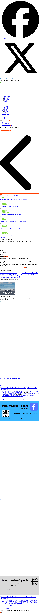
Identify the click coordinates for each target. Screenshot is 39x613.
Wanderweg (11, 277)
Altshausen (6, 105)
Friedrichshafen (5, 103)
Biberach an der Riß (5, 97)
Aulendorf (6, 106)
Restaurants (6, 275)
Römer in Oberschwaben (8, 118)
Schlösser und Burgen (15, 276)
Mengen (5, 112)
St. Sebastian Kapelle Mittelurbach (9, 206)
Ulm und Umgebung (5, 114)
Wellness (24, 277)
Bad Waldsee (6, 107)
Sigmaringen (4, 110)
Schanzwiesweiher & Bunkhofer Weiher (10, 228)
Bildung (20, 273)
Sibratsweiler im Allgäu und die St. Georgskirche (13, 221)
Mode (29, 274)
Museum (32, 274)
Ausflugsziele (4, 203)
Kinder (12, 274)
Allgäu (3, 95)
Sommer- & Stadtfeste (32, 275)
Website (1, 254)
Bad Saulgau (6, 111)
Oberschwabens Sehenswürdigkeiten (7, 78)
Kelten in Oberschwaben (8, 117)
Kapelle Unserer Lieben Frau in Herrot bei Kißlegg (13, 199)
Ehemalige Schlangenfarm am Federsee (11, 214)
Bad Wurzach (6, 108)
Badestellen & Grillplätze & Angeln (8, 273)
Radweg (1, 275)
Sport (1, 277)
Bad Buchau (6, 98)
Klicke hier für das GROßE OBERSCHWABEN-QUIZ (10, 378)
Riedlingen (6, 101)
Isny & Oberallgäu (7, 96)
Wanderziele (18, 277)
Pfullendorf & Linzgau (8, 113)
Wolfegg (5, 109)
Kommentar (2, 248)
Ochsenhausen (7, 100)
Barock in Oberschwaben (8, 116)
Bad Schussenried (7, 99)
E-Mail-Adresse (3, 252)
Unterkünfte (5, 277)
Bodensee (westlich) (5, 102)
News (36, 274)
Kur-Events (27, 274)
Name (1, 250)
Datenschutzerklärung (4, 385)
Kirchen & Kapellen (20, 274)
